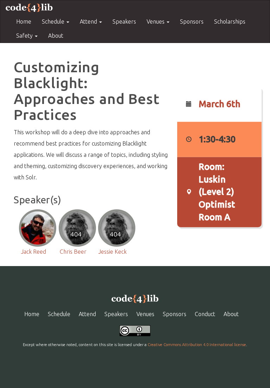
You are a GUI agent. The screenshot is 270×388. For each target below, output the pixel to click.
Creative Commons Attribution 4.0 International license (197, 345)
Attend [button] (89, 21)
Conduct (205, 314)
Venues (145, 314)
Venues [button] (156, 21)
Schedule (59, 314)
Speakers (124, 21)
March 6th (219, 104)
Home (23, 21)
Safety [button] (25, 35)
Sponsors (192, 21)
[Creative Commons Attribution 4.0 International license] (135, 330)
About (55, 35)
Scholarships (229, 21)
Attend (87, 314)
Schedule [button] (54, 21)
